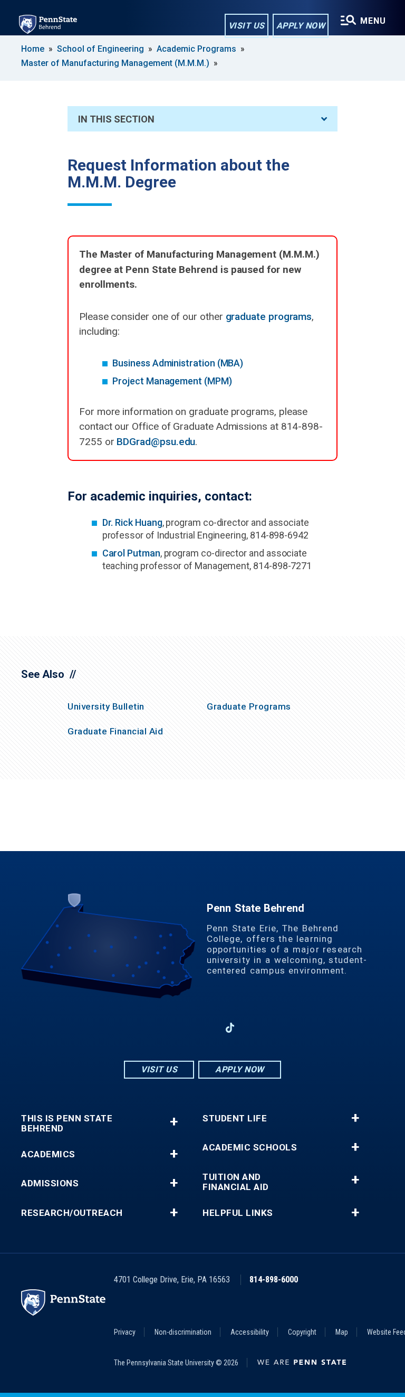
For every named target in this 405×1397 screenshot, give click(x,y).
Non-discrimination (183, 1332)
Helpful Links (237, 1213)
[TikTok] (230, 1028)
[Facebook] (147, 1027)
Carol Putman (131, 553)
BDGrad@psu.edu (156, 442)
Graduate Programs (249, 706)
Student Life (234, 1118)
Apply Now (300, 26)
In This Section (116, 119)
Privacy (125, 1332)
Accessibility (249, 1332)
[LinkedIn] (202, 1027)
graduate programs (269, 316)
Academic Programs (196, 49)
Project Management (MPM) (172, 380)
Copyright (302, 1332)
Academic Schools (249, 1148)
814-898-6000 (273, 1280)
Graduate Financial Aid (115, 731)
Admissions (50, 1183)
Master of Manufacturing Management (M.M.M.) (116, 63)
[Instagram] (175, 1027)
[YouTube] (257, 1027)
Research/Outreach (72, 1213)
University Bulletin (106, 706)
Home (32, 49)
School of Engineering (100, 49)
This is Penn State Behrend (66, 1123)
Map (341, 1332)
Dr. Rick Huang (132, 522)
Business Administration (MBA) (177, 363)
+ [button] (174, 1121)
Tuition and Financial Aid (235, 1182)
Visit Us (246, 26)
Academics (48, 1154)
